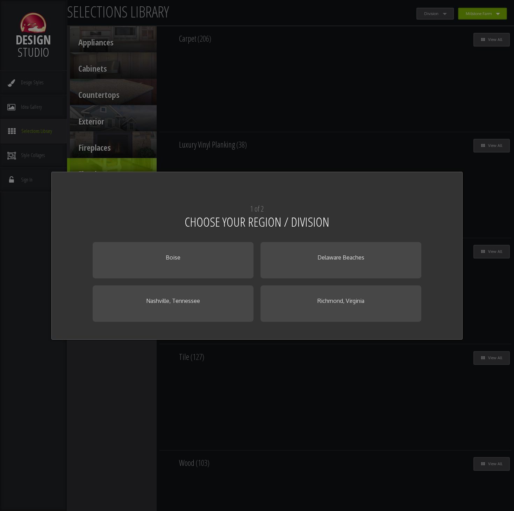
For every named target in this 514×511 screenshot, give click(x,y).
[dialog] (257, 256)
